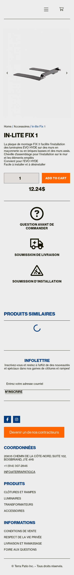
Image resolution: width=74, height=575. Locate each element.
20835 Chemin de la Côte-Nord (27, 456)
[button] (46, 9)
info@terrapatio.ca (19, 472)
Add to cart (56, 178)
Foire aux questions (20, 549)
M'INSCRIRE (13, 392)
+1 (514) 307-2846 (16, 466)
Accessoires (21, 126)
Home (7, 126)
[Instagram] (16, 419)
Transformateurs (18, 504)
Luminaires (12, 498)
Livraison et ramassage (23, 543)
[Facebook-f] (7, 419)
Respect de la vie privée (23, 537)
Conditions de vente (20, 531)
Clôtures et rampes (20, 492)
